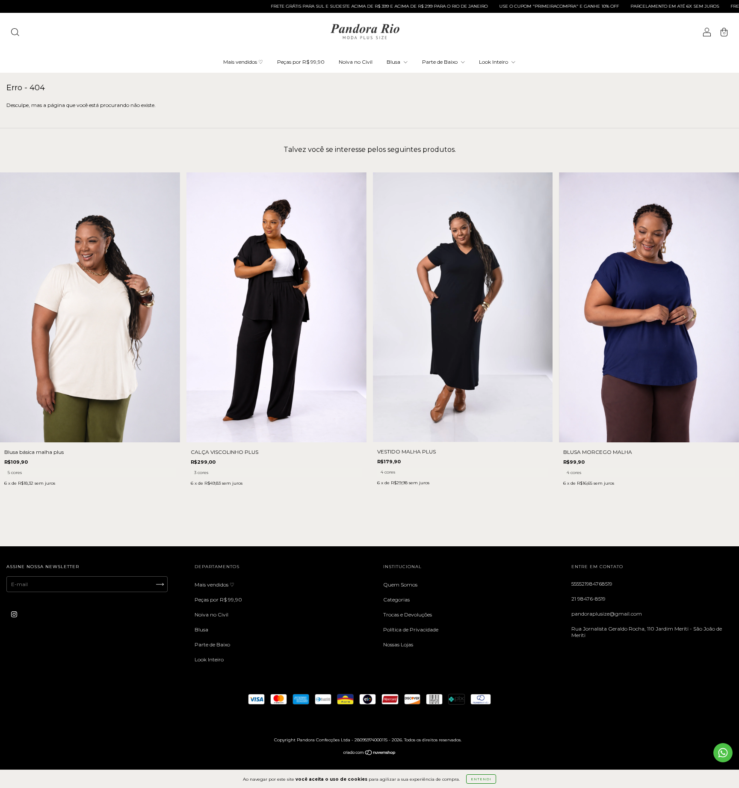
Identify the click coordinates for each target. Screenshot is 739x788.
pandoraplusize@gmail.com (606, 613)
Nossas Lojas (398, 644)
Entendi (481, 779)
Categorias (396, 599)
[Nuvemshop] (369, 753)
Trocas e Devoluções (407, 614)
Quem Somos (400, 584)
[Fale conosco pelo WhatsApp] (723, 752)
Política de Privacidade (410, 629)
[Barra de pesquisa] (15, 33)
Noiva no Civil (355, 62)
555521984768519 (591, 584)
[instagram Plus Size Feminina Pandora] (14, 614)
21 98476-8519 (588, 598)
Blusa (394, 62)
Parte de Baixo (440, 62)
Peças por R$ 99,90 (301, 62)
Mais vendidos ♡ (243, 62)
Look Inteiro (494, 62)
